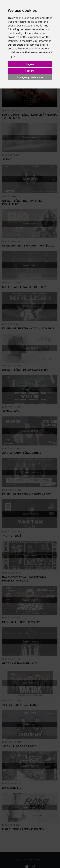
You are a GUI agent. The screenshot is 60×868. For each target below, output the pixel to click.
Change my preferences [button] (30, 77)
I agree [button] (30, 64)
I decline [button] (30, 70)
